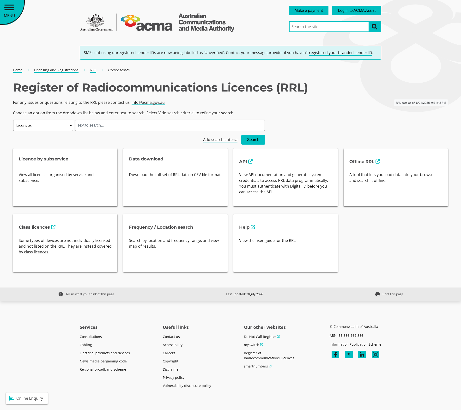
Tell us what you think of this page (86, 294)
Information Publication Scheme (355, 344)
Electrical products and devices (105, 353)
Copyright (170, 361)
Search (253, 140)
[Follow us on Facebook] (335, 354)
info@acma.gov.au (148, 102)
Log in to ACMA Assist (357, 10)
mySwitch (251, 345)
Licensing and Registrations (56, 70)
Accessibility (172, 345)
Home (17, 70)
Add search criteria (220, 139)
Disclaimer (171, 369)
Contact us (171, 336)
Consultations (91, 336)
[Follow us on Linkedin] (362, 354)
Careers (169, 353)
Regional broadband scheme (103, 369)
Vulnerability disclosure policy (187, 385)
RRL (93, 70)
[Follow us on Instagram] (375, 354)
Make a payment (309, 10)
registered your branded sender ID (340, 52)
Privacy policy (173, 377)
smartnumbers (256, 366)
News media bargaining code (103, 361)
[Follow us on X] (349, 354)
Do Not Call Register (260, 336)
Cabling (86, 345)
